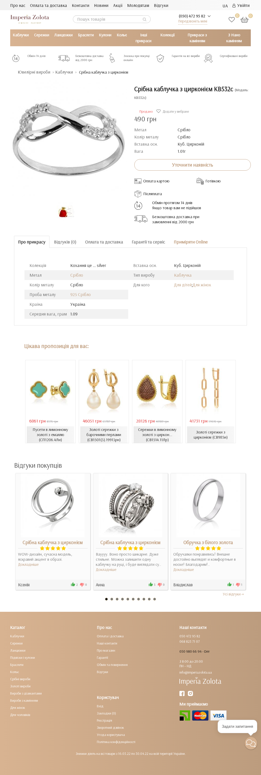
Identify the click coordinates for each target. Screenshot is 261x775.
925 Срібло (80, 294)
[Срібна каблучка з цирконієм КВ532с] (68, 136)
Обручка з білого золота (208, 542)
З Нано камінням (234, 37)
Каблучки (21, 34)
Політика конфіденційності (116, 741)
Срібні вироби (20, 679)
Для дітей (183, 284)
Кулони (105, 34)
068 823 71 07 (189, 641)
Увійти (243, 5)
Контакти (80, 5)
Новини (101, 5)
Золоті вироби (20, 686)
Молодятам (138, 5)
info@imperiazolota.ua (195, 672)
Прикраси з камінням (197, 37)
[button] (251, 743)
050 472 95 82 (189, 636)
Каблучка (183, 275)
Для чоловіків (20, 714)
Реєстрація (104, 720)
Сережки (41, 34)
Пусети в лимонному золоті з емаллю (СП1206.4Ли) (50, 434)
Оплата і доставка (110, 636)
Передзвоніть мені (192, 21)
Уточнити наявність (192, 165)
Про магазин (106, 650)
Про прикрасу (31, 242)
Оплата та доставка (48, 5)
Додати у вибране (175, 111)
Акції (117, 5)
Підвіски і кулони (22, 657)
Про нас (17, 5)
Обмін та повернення (112, 664)
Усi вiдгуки (232, 593)
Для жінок (202, 284)
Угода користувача (111, 734)
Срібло (76, 275)
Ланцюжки (63, 34)
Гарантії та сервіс (148, 242)
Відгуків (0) (65, 242)
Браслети (86, 34)
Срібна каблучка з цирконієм (53, 542)
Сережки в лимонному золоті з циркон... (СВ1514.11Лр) (157, 434)
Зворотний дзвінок (110, 727)
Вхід (100, 706)
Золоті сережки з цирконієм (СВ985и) (211, 434)
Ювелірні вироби (34, 72)
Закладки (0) (106, 713)
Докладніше (28, 564)
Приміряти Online (191, 242)
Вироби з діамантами (26, 693)
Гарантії (102, 657)
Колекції (167, 34)
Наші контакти (107, 643)
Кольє (122, 34)
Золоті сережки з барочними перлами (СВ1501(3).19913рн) (103, 434)
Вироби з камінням (24, 700)
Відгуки (161, 5)
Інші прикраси (143, 37)
